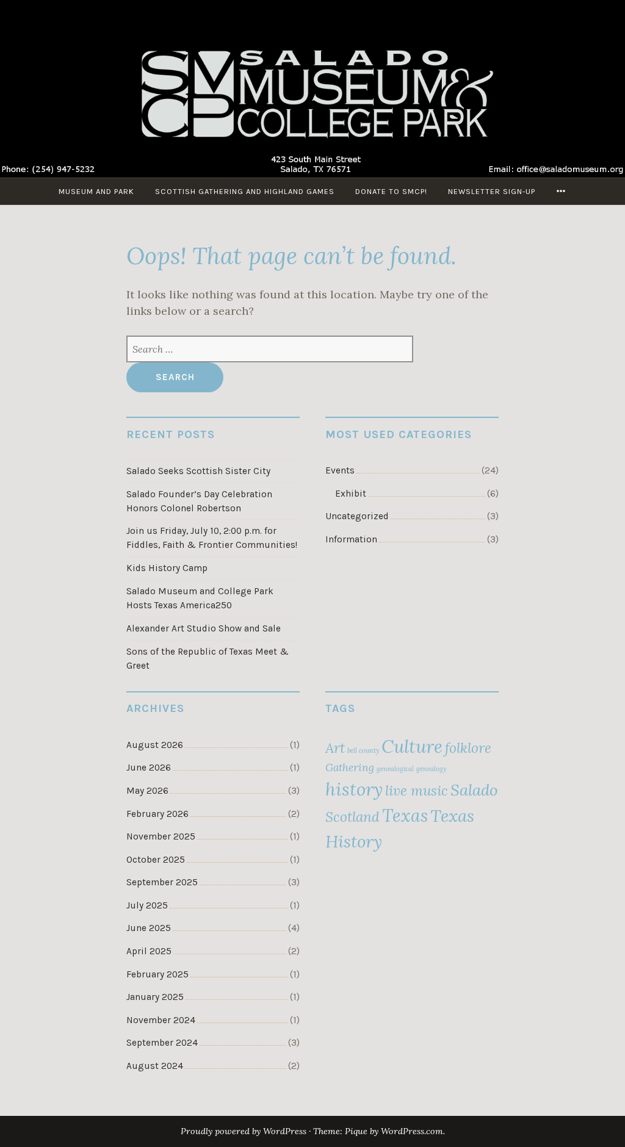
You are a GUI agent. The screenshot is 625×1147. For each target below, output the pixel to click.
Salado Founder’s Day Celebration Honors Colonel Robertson (199, 501)
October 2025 (155, 859)
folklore (468, 748)
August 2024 (154, 1065)
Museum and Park (96, 191)
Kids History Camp (167, 568)
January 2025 (155, 996)
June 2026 (148, 767)
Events (340, 470)
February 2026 (157, 813)
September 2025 (162, 882)
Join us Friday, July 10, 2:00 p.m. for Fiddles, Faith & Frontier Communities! (211, 537)
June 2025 (148, 927)
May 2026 (147, 790)
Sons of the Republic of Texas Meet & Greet (207, 658)
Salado (474, 790)
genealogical (395, 768)
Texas (405, 815)
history (354, 788)
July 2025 (147, 905)
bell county (363, 750)
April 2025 (149, 951)
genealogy (431, 768)
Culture (412, 746)
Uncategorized (357, 516)
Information (351, 539)
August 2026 (154, 744)
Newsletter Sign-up (491, 191)
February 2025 (157, 974)
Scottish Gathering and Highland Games (244, 191)
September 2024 (162, 1042)
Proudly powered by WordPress (243, 1131)
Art (335, 748)
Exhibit (350, 493)
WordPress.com (412, 1131)
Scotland (352, 816)
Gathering (349, 767)
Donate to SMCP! (391, 191)
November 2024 (160, 1020)
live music (416, 790)
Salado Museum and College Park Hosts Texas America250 (199, 598)
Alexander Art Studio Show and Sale (203, 628)
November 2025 (160, 836)
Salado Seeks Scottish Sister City (198, 471)
